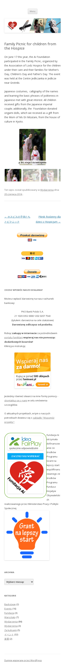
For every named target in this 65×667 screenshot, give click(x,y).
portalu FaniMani (13, 337)
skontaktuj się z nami (15, 400)
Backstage (10, 604)
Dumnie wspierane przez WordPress (23, 660)
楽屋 (6, 638)
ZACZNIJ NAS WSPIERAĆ (25, 456)
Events (8, 608)
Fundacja (9, 613)
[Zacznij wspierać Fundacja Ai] (25, 492)
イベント (9, 634)
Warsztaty (10, 617)
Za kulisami (10, 630)
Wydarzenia (47, 189)
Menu (32, 11)
